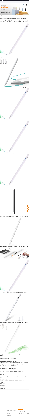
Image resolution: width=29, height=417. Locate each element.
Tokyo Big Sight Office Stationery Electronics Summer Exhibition (8, 361)
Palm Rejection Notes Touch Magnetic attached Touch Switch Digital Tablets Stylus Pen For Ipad (14, 354)
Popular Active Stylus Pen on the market (5, 366)
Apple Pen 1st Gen (2, 387)
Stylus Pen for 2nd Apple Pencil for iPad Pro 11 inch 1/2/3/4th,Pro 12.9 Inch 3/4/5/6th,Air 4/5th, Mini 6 (14, 247)
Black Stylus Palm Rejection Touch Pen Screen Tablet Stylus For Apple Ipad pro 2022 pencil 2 (14, 216)
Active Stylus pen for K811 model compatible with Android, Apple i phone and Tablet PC (13, 292)
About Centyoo (2, 359)
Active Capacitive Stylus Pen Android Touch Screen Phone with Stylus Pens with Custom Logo (14, 120)
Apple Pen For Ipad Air (2, 386)
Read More (1, 57)
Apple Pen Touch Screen (3, 383)
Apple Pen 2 (1, 382)
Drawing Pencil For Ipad (2, 385)
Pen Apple (1, 389)
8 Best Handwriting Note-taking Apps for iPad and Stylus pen (8, 368)
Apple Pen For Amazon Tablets (3, 388)
